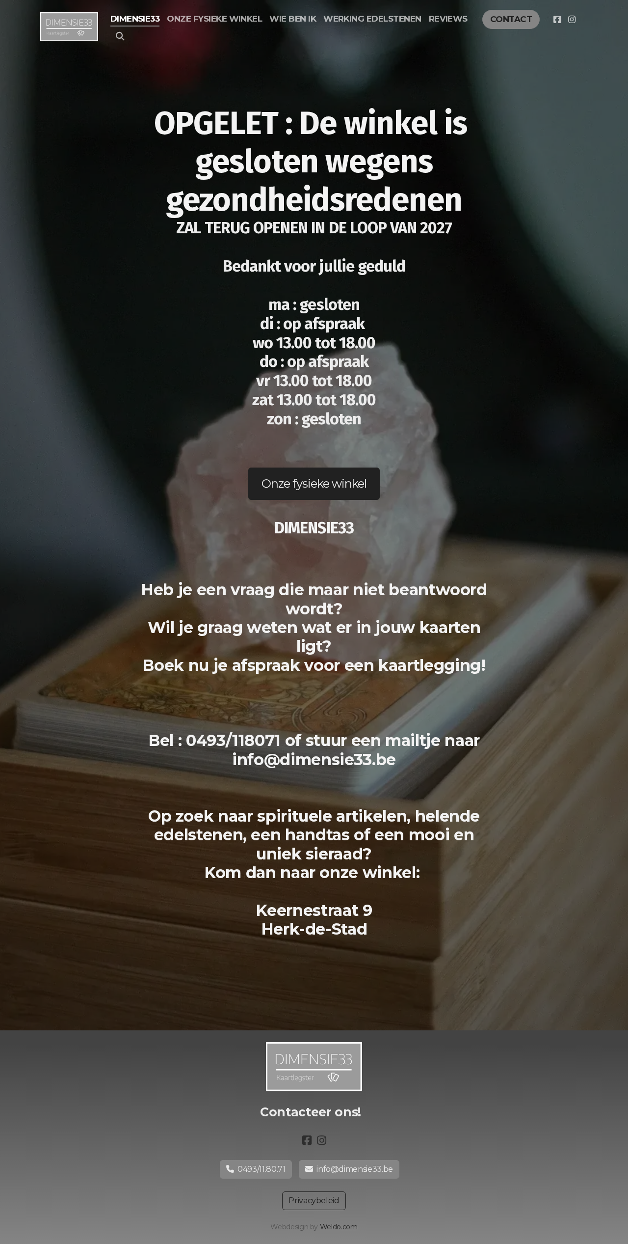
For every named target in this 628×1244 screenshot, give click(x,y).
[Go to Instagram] (571, 19)
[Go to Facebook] (557, 19)
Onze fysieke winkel (314, 483)
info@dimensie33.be (354, 1169)
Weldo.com (339, 1226)
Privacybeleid (313, 1200)
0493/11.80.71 (261, 1169)
